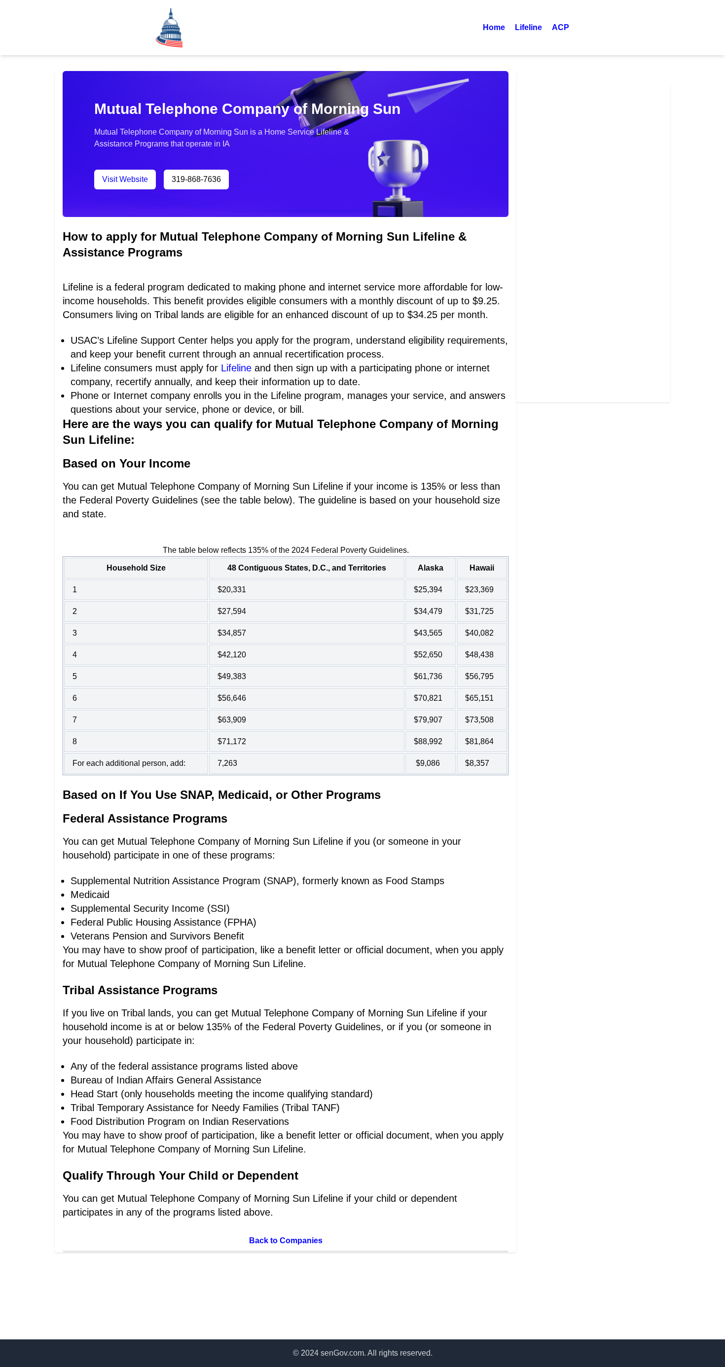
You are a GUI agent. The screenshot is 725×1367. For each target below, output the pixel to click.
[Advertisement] (593, 243)
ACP (560, 27)
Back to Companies (286, 1240)
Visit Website (125, 179)
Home (494, 27)
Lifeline (528, 27)
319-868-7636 (196, 179)
